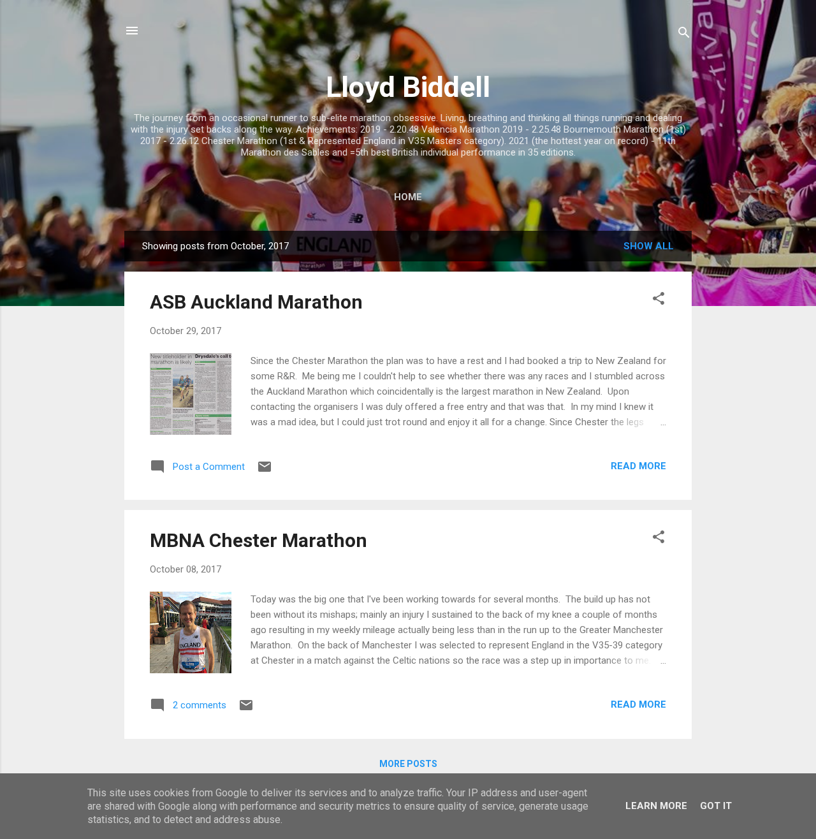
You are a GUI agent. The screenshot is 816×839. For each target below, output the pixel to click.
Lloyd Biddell (408, 87)
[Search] (684, 34)
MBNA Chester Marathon (258, 540)
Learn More (656, 806)
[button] (658, 300)
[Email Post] (264, 471)
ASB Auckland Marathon (256, 302)
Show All (648, 246)
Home (408, 197)
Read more (638, 466)
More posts (408, 764)
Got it (716, 806)
